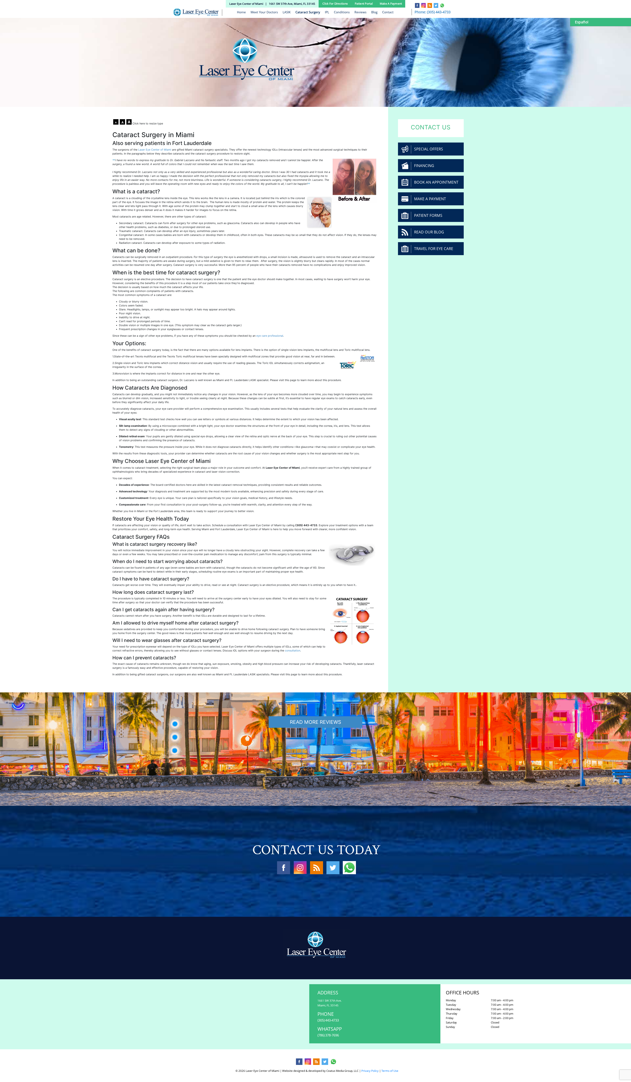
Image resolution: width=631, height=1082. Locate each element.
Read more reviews (315, 722)
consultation (292, 650)
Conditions (342, 12)
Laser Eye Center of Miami (154, 149)
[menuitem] (602, 22)
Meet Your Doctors (264, 12)
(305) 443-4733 (439, 12)
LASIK (287, 12)
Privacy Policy (370, 1071)
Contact (388, 12)
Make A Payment (391, 3)
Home (241, 12)
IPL (327, 12)
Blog (374, 12)
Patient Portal (364, 3)
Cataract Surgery (307, 12)
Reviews (360, 12)
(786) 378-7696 (328, 1035)
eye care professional (269, 335)
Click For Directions (335, 3)
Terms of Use (389, 1071)
